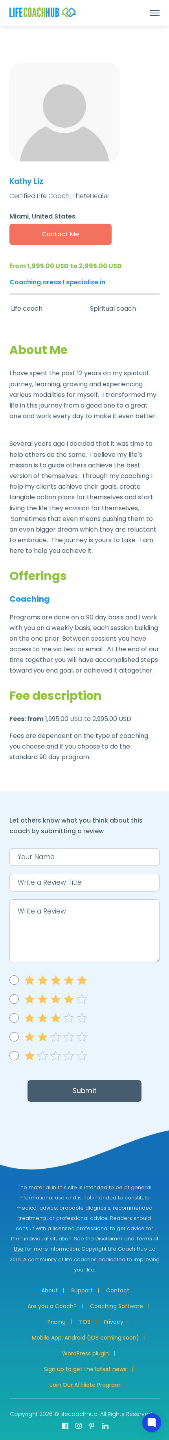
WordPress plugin (85, 1353)
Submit (85, 1090)
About (49, 1290)
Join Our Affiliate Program (85, 1385)
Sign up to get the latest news (85, 1369)
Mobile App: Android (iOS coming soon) (85, 1338)
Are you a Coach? (52, 1306)
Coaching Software (116, 1306)
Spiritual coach (113, 308)
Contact (117, 1290)
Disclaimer (109, 1238)
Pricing (57, 1322)
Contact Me (60, 234)
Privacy (113, 1322)
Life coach (26, 308)
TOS (84, 1322)
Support (82, 1290)
